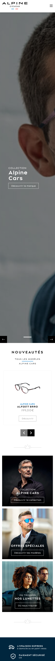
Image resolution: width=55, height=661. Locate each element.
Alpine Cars (27, 363)
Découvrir (27, 418)
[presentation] (3, 339)
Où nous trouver (27, 605)
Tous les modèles (27, 359)
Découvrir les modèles (27, 552)
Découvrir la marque (23, 186)
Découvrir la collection (27, 500)
